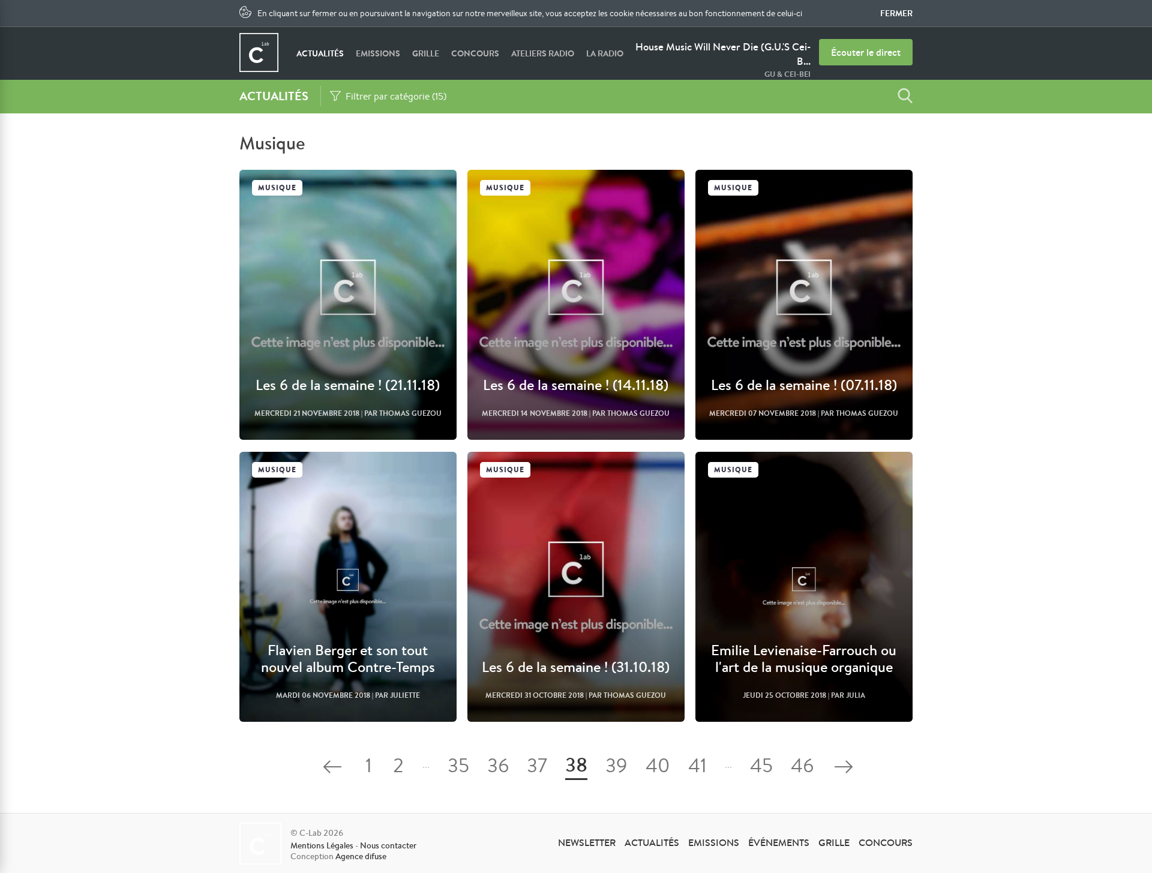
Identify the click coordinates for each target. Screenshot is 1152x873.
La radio (604, 53)
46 (802, 768)
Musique (277, 187)
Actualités (320, 53)
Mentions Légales (321, 845)
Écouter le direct (866, 52)
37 (537, 768)
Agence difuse (360, 856)
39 (616, 768)
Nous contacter (388, 845)
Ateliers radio (542, 53)
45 (761, 768)
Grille (425, 53)
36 (498, 768)
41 (697, 768)
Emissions (378, 53)
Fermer (896, 13)
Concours (475, 53)
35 (458, 768)
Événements (778, 842)
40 (658, 768)
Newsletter (587, 842)
